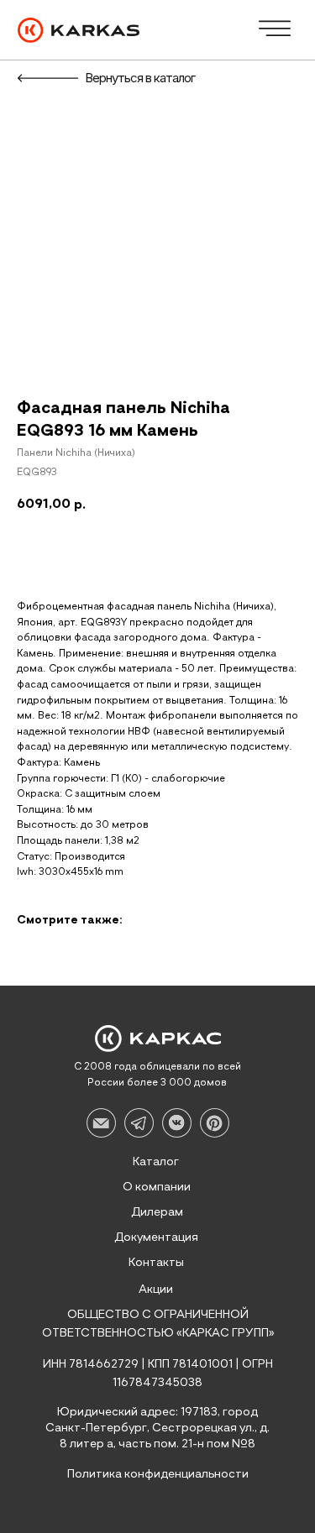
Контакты (156, 1263)
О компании (157, 1187)
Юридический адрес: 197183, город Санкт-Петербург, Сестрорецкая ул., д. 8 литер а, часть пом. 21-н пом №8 (157, 1428)
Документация (156, 1237)
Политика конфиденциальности (158, 1474)
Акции (156, 1289)
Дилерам (157, 1212)
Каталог (156, 1162)
